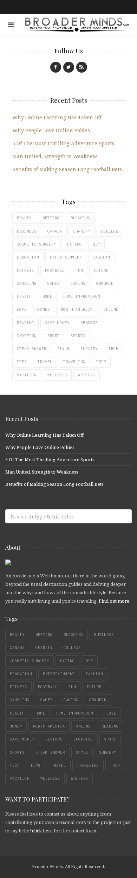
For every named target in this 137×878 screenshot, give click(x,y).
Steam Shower (31, 349)
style (63, 349)
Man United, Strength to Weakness (55, 156)
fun (79, 270)
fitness (25, 270)
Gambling (27, 283)
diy (96, 244)
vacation (27, 375)
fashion (101, 257)
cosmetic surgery (36, 244)
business (27, 231)
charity (81, 231)
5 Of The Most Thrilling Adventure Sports (63, 143)
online (111, 309)
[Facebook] (55, 67)
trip (101, 362)
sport (53, 336)
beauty (24, 218)
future (101, 270)
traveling (74, 362)
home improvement (83, 296)
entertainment (66, 257)
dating (74, 244)
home (47, 296)
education (28, 257)
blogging (80, 218)
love (22, 309)
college (109, 231)
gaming (78, 283)
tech (113, 349)
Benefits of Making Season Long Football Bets (67, 169)
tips (22, 362)
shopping (27, 336)
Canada (54, 231)
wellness (57, 375)
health (24, 296)
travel (45, 362)
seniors (89, 323)
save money (57, 323)
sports (78, 336)
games (53, 283)
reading (25, 323)
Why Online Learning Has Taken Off (57, 117)
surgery (89, 349)
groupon (104, 283)
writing (86, 375)
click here (42, 830)
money (44, 309)
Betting (51, 218)
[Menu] (10, 24)
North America (77, 309)
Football (55, 270)
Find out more (114, 601)
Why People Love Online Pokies (51, 130)
